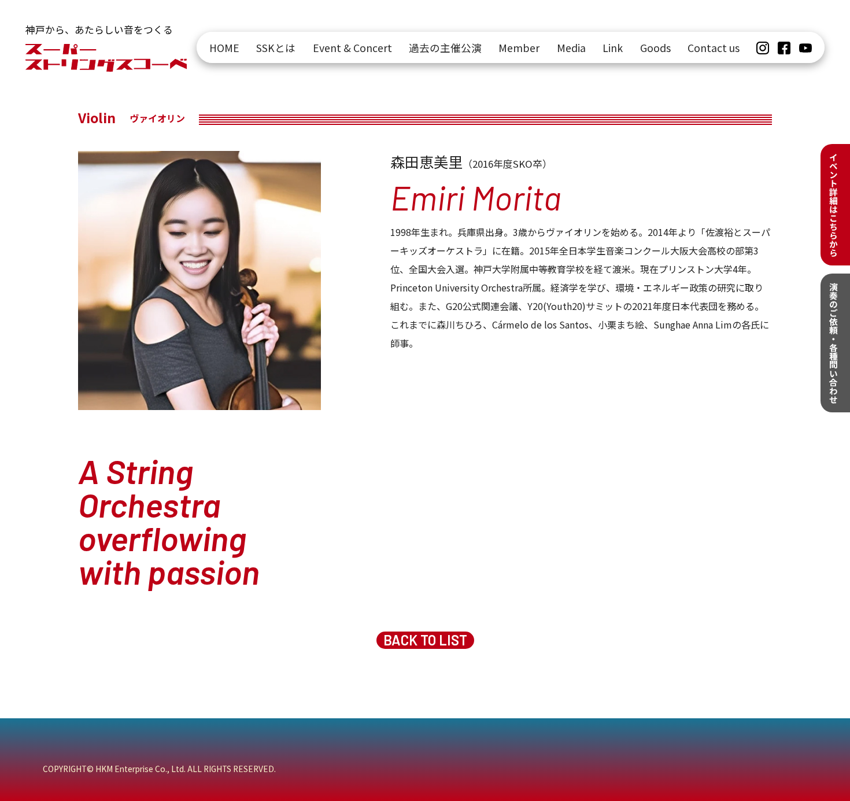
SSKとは (275, 47)
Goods (655, 47)
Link (613, 47)
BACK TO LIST (425, 640)
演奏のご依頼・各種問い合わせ (833, 343)
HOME (224, 47)
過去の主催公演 (445, 47)
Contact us (714, 47)
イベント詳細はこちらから (833, 205)
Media (571, 47)
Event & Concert (352, 47)
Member (518, 47)
